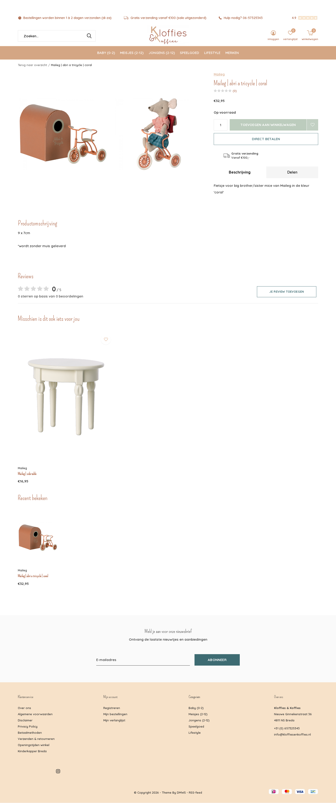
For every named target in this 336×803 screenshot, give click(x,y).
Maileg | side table (27, 474)
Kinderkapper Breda (32, 751)
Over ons (24, 708)
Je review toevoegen (286, 291)
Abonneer (217, 660)
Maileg (219, 74)
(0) (235, 91)
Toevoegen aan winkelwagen (268, 125)
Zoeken (89, 36)
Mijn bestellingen (115, 714)
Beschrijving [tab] (240, 172)
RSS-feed (195, 792)
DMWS (181, 792)
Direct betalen (266, 139)
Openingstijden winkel (33, 745)
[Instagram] (58, 771)
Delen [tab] (292, 172)
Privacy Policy (27, 726)
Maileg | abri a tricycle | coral (33, 576)
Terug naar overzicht (32, 65)
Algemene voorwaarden (35, 714)
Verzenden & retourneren (36, 739)
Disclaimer (25, 720)
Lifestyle (212, 53)
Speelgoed (189, 53)
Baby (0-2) (106, 53)
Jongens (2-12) (162, 53)
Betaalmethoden (30, 732)
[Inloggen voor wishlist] (312, 125)
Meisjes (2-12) (132, 53)
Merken (232, 53)
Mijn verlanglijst (114, 720)
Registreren (111, 708)
